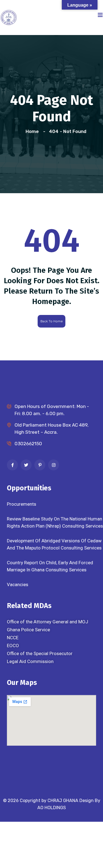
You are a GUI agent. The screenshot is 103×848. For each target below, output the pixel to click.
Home (33, 131)
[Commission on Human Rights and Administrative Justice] (8, 17)
